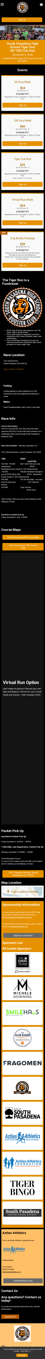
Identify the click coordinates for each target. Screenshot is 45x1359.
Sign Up (22, 19)
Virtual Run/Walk (22, 199)
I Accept (22, 1355)
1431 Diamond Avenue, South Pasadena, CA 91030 (23, 873)
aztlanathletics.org (23, 1280)
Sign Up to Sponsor (23, 935)
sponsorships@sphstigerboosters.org (17, 917)
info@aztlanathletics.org (18, 927)
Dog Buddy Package (22, 238)
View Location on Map (12, 369)
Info (3, 1346)
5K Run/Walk (22, 82)
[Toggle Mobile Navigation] (2, 4)
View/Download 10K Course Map (23, 546)
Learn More (25, 1351)
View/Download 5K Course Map (23, 537)
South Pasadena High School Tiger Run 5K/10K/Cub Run (22, 47)
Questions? (10, 1316)
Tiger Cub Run (22, 159)
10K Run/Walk (22, 120)
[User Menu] (41, 4)
